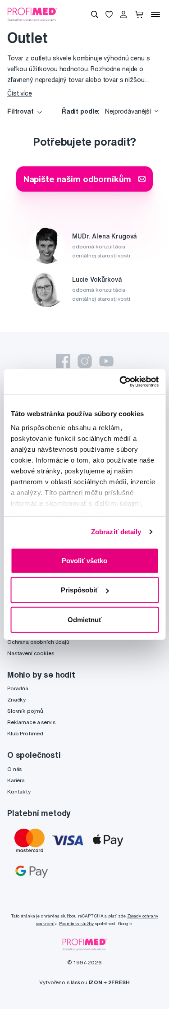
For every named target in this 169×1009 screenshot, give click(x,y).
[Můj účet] (123, 14)
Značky (16, 699)
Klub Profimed (25, 733)
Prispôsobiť (79, 590)
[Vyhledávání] (94, 14)
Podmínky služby (76, 924)
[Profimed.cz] (32, 14)
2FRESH (119, 982)
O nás (14, 769)
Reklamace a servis (31, 722)
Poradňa (17, 688)
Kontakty (19, 791)
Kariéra (16, 780)
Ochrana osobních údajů (38, 642)
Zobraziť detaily (116, 532)
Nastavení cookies (30, 653)
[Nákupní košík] (139, 14)
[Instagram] (85, 361)
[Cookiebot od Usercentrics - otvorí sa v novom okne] (120, 382)
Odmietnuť (85, 619)
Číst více (19, 93)
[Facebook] (63, 361)
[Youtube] (106, 361)
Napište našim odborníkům (77, 178)
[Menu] (155, 14)
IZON (95, 982)
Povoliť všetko (84, 560)
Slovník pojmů (25, 711)
